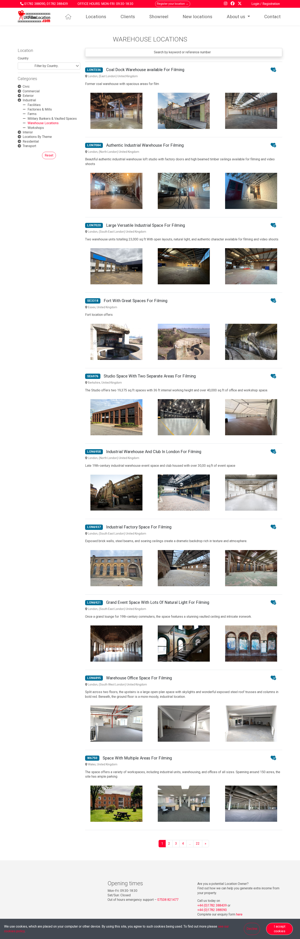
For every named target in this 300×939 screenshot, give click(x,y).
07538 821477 (167, 900)
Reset (49, 155)
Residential (31, 141)
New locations (197, 16)
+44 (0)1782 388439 (212, 905)
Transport (29, 146)
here (239, 914)
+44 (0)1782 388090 (212, 910)
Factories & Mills (40, 109)
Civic (26, 86)
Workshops (36, 128)
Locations (96, 16)
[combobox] (49, 66)
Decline (252, 929)
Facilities (34, 105)
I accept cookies (279, 928)
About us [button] (236, 16)
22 (198, 843)
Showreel (158, 16)
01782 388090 (34, 4)
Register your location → (172, 3)
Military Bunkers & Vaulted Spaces (52, 119)
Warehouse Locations (43, 123)
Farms (32, 114)
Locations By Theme (37, 137)
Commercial (31, 91)
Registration (271, 4)
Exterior (28, 96)
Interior (28, 132)
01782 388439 (57, 4)
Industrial (29, 100)
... (190, 843)
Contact (272, 16)
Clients (128, 16)
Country (23, 58)
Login (255, 4)
